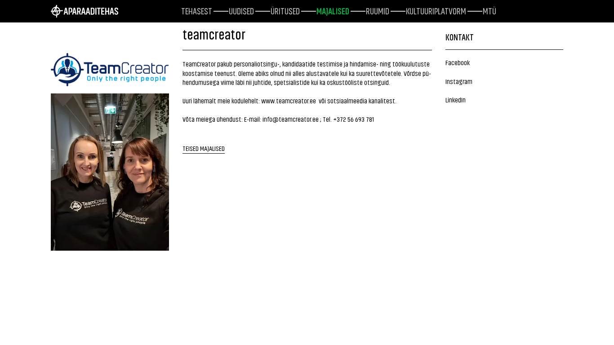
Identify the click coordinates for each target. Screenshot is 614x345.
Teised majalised (203, 148)
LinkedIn (455, 99)
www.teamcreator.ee (288, 100)
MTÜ (489, 10)
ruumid (377, 10)
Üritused (285, 10)
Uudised (241, 10)
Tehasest (196, 10)
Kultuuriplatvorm (436, 10)
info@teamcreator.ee (291, 119)
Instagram (458, 81)
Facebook (457, 62)
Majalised (332, 10)
